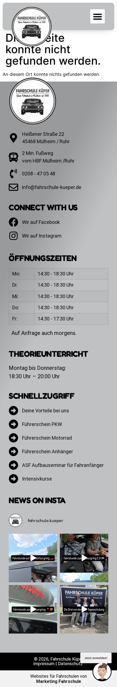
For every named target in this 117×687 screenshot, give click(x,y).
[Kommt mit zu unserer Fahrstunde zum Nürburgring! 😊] (84, 558)
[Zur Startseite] (36, 101)
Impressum (43, 663)
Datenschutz (70, 663)
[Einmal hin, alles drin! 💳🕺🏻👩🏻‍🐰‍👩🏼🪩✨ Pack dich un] (84, 609)
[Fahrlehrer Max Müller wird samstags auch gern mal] (33, 609)
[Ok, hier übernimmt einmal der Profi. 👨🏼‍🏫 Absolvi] (33, 558)
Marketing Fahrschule (58, 681)
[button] (97, 16)
